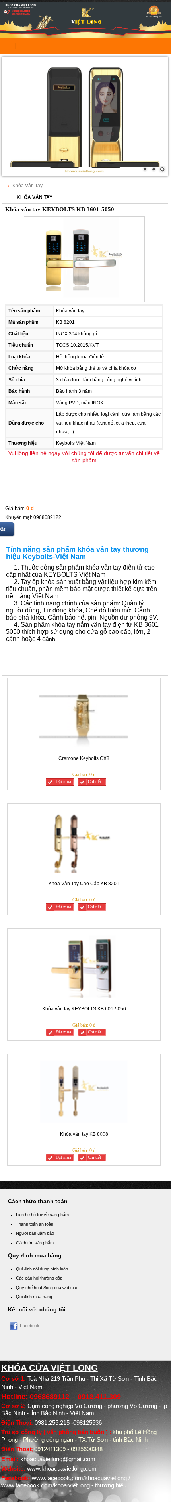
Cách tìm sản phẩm (35, 1242)
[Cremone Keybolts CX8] (83, 716)
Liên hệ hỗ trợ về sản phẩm (42, 1214)
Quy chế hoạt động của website (46, 1287)
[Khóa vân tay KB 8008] (83, 1092)
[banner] (85, 20)
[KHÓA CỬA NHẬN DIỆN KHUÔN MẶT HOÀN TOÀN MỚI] (85, 116)
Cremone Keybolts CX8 (83, 758)
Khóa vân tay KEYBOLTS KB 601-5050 (84, 1009)
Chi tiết (94, 781)
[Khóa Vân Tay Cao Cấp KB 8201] (83, 841)
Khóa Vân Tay (27, 185)
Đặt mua (63, 781)
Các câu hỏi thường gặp (39, 1278)
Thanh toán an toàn (34, 1224)
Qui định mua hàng (34, 1296)
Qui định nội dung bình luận (42, 1269)
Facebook (29, 1325)
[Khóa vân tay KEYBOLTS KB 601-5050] (83, 967)
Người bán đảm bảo (35, 1233)
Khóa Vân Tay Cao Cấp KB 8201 (84, 883)
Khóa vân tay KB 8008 (84, 1134)
